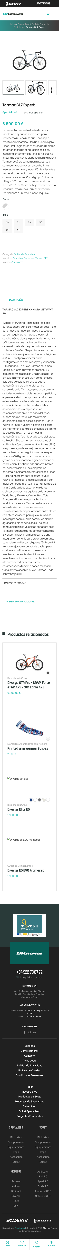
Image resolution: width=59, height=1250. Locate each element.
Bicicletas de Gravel (17, 678)
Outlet (34, 24)
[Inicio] (7, 1242)
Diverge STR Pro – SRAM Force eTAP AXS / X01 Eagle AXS (28, 685)
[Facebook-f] (24, 1032)
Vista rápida (20, 703)
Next (54, 84)
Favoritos (22, 1245)
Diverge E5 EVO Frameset (25, 870)
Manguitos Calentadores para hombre (27, 743)
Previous (54, 91)
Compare (15, 703)
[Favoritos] (22, 1242)
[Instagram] (29, 1032)
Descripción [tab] (16, 299)
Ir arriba (51, 1245)
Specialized (24, 24)
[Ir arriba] (51, 1242)
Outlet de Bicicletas (24, 254)
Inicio (13, 24)
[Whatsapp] (34, 1032)
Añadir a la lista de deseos (10, 703)
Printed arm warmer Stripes (27, 748)
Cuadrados (20, 1228)
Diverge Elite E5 (18, 809)
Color (6, 199)
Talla (5, 214)
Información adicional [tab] (21, 601)
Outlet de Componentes (20, 865)
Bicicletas (17, 258)
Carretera (29, 258)
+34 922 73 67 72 (29, 972)
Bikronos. (47, 1228)
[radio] (5, 206)
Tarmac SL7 (41, 258)
